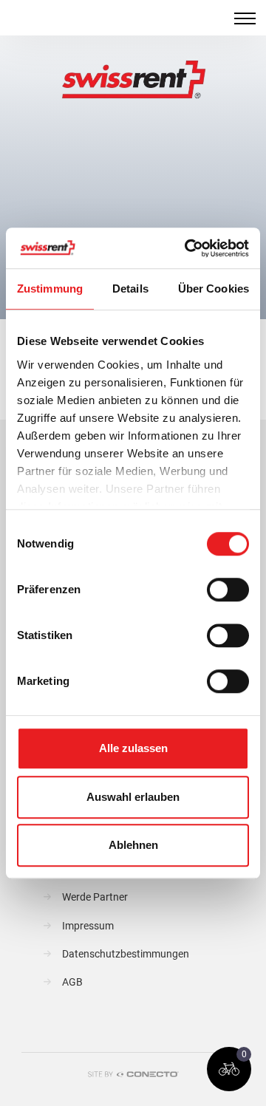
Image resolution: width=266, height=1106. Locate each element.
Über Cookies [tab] (213, 288)
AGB (72, 982)
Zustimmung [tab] (50, 288)
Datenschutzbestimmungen (125, 954)
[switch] (228, 589)
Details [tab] (130, 288)
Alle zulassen (133, 748)
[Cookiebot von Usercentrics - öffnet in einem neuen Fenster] (187, 248)
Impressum (88, 926)
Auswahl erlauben (133, 797)
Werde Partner (95, 897)
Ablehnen (133, 845)
